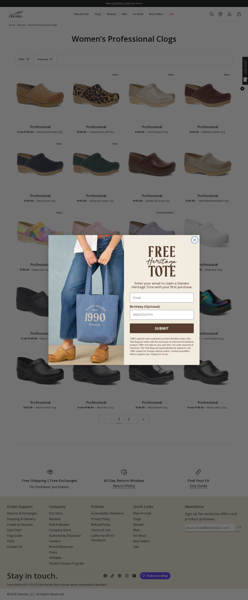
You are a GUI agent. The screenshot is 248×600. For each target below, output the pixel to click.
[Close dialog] (194, 240)
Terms (165, 354)
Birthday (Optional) (145, 306)
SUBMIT (162, 328)
